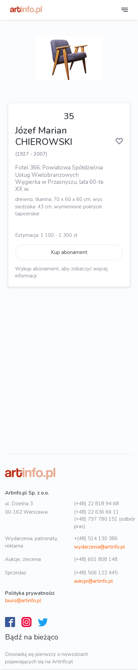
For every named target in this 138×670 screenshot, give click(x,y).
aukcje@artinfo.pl (93, 581)
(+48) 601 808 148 (96, 559)
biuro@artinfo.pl (23, 600)
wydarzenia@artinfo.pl (99, 547)
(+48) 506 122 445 (96, 572)
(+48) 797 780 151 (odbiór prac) (104, 522)
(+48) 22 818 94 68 (96, 503)
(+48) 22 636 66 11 (96, 512)
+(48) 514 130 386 (96, 538)
